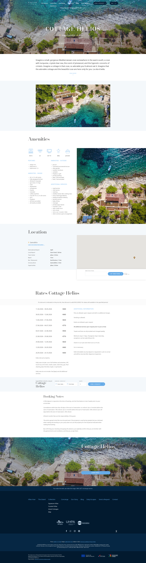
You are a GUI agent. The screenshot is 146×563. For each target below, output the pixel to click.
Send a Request (99, 3)
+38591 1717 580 (57, 541)
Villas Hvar (32, 499)
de (116, 3)
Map (49, 512)
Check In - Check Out (60, 381)
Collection (53, 3)
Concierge (62, 3)
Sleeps (80, 381)
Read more (73, 73)
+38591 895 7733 (68, 541)
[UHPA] (70, 523)
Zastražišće (86, 452)
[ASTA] (83, 523)
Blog (77, 3)
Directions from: (89, 270)
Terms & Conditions (84, 541)
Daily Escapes (85, 3)
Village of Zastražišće (68, 35)
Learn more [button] (95, 472)
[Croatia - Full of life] (60, 523)
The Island (44, 3)
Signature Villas (53, 503)
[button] (62, 43)
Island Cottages (53, 509)
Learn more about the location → (36, 244)
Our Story (71, 3)
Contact (115, 499)
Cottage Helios (98, 447)
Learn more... (73, 8)
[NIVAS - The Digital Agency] (116, 531)
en (112, 3)
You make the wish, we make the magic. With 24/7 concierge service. (73, 488)
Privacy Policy (93, 541)
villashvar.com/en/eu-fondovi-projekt (42, 559)
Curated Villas (52, 506)
